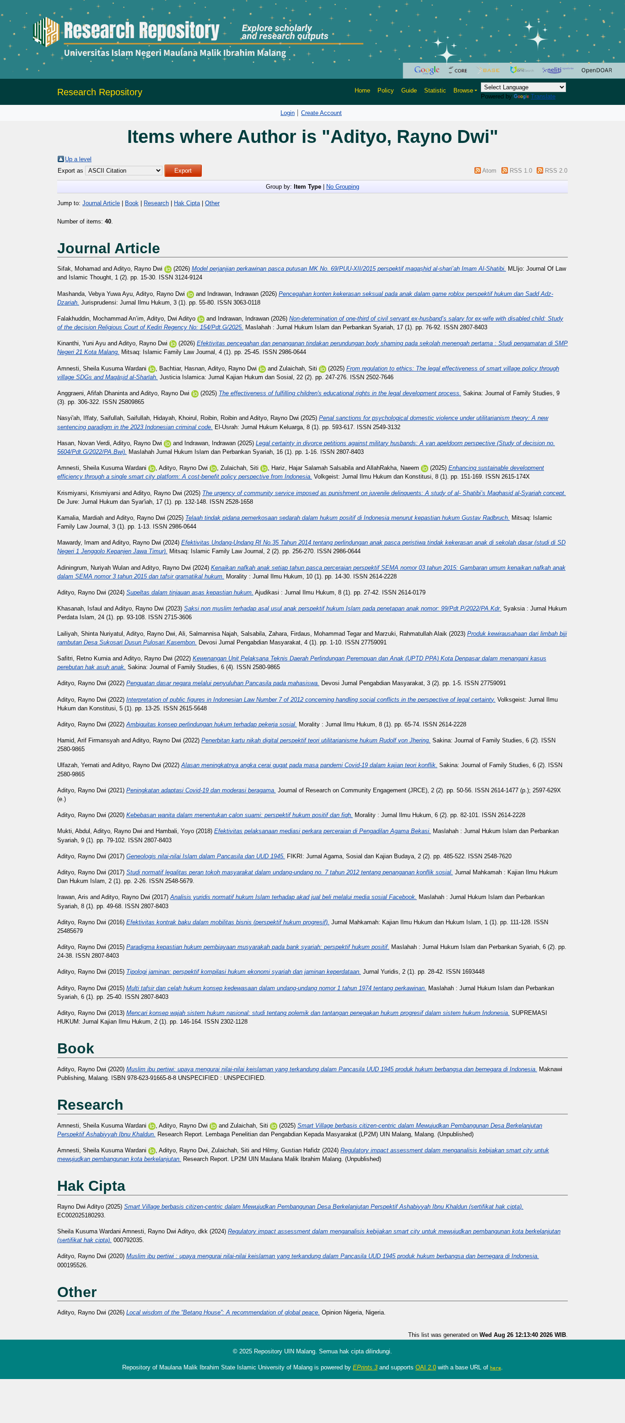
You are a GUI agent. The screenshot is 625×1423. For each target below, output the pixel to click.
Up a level (78, 159)
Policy (385, 90)
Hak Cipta (187, 203)
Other (212, 203)
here (495, 1367)
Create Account (321, 112)
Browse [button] (463, 90)
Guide (409, 90)
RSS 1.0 (521, 170)
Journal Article (101, 203)
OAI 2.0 (425, 1367)
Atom (489, 170)
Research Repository (99, 92)
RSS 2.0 (556, 170)
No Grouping (342, 186)
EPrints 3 (365, 1367)
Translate (543, 96)
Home (362, 90)
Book (132, 203)
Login (287, 112)
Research (156, 203)
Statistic (435, 90)
